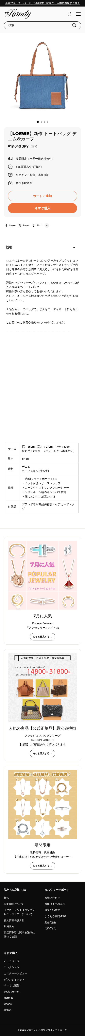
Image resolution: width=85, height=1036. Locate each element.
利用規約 (9, 926)
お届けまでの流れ (54, 903)
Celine (7, 1010)
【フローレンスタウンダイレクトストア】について (19, 912)
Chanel (8, 1003)
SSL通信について (14, 903)
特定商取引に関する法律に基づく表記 (19, 934)
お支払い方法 (52, 910)
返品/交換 (50, 922)
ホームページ (11, 961)
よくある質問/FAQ (55, 916)
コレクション (11, 967)
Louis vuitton (11, 991)
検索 (6, 897)
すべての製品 (11, 985)
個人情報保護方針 (14, 920)
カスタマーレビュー (15, 973)
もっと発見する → (42, 636)
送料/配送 (50, 928)
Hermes (8, 997)
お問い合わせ (52, 897)
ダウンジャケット (14, 979)
